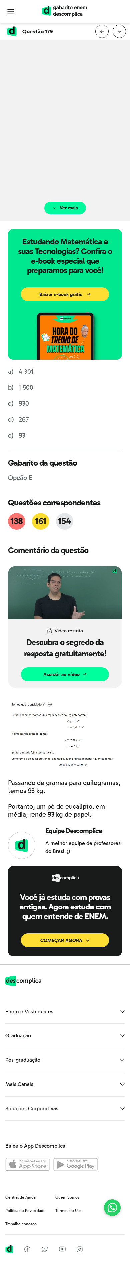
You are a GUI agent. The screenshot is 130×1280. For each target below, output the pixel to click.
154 (64, 521)
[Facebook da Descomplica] (27, 1250)
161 (40, 521)
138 (16, 521)
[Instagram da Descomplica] (80, 1250)
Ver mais (69, 208)
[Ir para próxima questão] (119, 31)
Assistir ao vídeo (61, 674)
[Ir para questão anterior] (102, 31)
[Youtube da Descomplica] (62, 1250)
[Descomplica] (23, 984)
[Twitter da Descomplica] (44, 1250)
